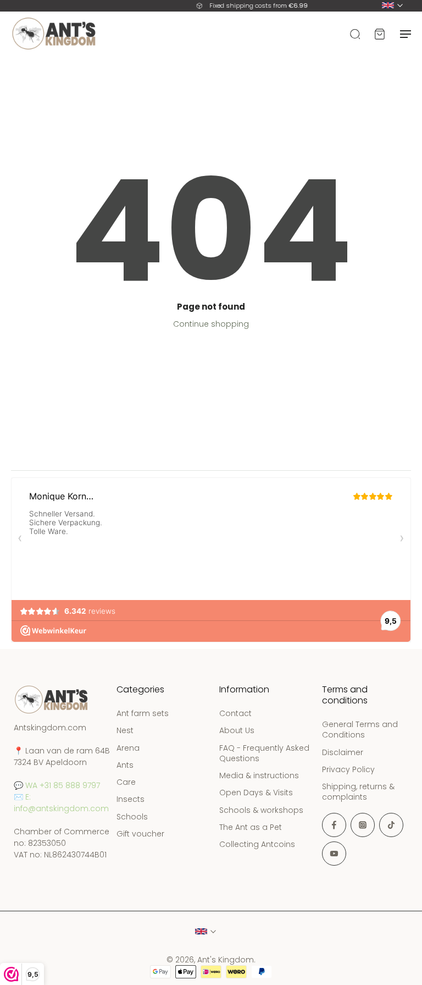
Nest (125, 731)
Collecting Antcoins (257, 844)
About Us (236, 731)
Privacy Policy (348, 769)
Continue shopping (211, 323)
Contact (235, 713)
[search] (355, 34)
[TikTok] (391, 825)
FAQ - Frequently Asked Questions (264, 753)
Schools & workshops (261, 810)
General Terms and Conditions (360, 729)
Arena (128, 748)
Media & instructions (259, 776)
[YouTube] (334, 853)
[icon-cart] (379, 34)
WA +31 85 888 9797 (62, 785)
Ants (125, 765)
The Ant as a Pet (250, 827)
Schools (132, 817)
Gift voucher (140, 834)
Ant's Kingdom (225, 959)
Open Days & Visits (256, 793)
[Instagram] (363, 825)
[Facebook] (334, 825)
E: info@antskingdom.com (61, 802)
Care (126, 782)
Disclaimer (342, 752)
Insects (130, 800)
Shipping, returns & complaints (358, 792)
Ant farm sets (142, 713)
